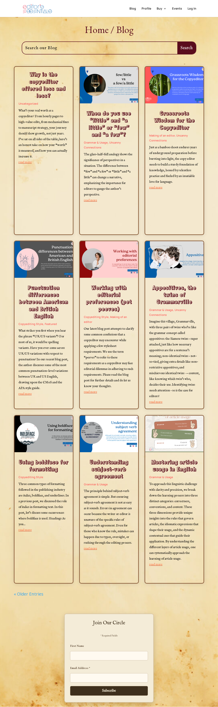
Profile (146, 8)
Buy (159, 8)
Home (97, 29)
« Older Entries (28, 594)
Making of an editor (162, 135)
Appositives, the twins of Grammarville (174, 294)
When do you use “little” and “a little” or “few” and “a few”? (109, 123)
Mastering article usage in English (174, 465)
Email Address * (80, 668)
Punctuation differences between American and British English (43, 301)
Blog (132, 8)
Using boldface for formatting (43, 465)
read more (25, 162)
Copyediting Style (31, 324)
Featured (51, 324)
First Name (77, 646)
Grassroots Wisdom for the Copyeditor (174, 120)
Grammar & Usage (96, 142)
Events (177, 8)
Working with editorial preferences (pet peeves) (109, 298)
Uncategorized (28, 103)
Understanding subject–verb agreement (109, 469)
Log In (192, 8)
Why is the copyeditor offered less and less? (44, 84)
